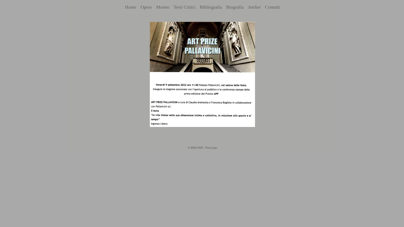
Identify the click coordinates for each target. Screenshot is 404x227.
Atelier (254, 7)
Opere (146, 7)
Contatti (272, 7)
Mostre (162, 7)
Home (130, 7)
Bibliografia (211, 7)
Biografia (235, 7)
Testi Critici (184, 7)
